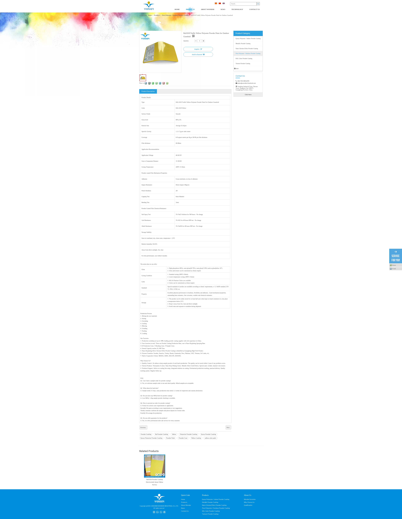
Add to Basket (197, 54)
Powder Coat (183, 438)
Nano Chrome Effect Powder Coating (214, 505)
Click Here (248, 94)
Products (184, 502)
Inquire (196, 49)
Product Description (148, 91)
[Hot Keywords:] (258, 3)
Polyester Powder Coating (188, 434)
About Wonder (186, 505)
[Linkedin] (154, 511)
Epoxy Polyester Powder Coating (151, 438)
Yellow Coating (196, 438)
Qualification (248, 505)
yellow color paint (210, 438)
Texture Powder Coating (210, 514)
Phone (394, 265)
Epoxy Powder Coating (208, 434)
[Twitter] (161, 511)
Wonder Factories (250, 499)
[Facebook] (164, 511)
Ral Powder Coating (161, 434)
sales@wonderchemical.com (246, 83)
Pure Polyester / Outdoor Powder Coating (216, 508)
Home (183, 499)
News (183, 508)
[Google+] (157, 511)
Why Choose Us (249, 502)
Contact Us (185, 511)
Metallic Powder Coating (210, 502)
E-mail (394, 268)
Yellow (174, 434)
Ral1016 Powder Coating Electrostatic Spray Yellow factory (154, 482)
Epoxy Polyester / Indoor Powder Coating (215, 499)
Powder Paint (170, 438)
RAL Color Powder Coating (211, 511)
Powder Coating (146, 434)
